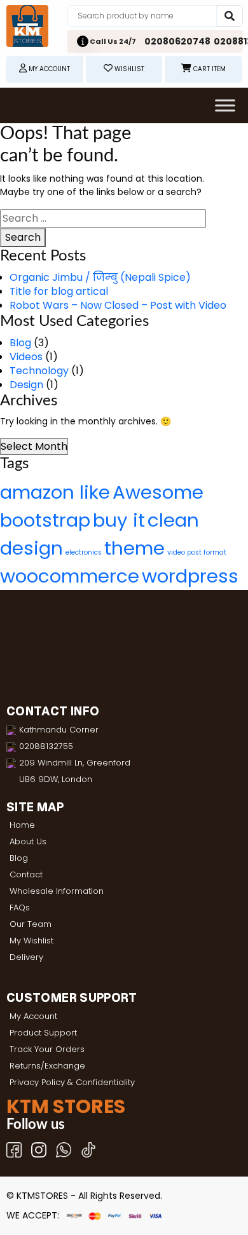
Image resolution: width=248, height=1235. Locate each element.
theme (134, 548)
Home (22, 825)
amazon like (55, 492)
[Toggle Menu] (225, 105)
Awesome (158, 492)
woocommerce (69, 576)
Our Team (31, 924)
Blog (20, 342)
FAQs (20, 907)
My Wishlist (31, 941)
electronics (83, 552)
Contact (26, 874)
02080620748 (177, 41)
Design (26, 384)
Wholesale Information (57, 891)
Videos (26, 356)
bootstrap (45, 520)
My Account (33, 1016)
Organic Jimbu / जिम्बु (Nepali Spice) (100, 277)
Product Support (43, 1033)
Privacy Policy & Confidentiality (72, 1082)
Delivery (26, 957)
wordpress (190, 576)
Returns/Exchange (47, 1066)
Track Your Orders (47, 1049)
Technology (39, 370)
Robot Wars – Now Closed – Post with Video (118, 305)
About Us (28, 841)
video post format (196, 552)
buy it (119, 520)
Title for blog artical (59, 291)
